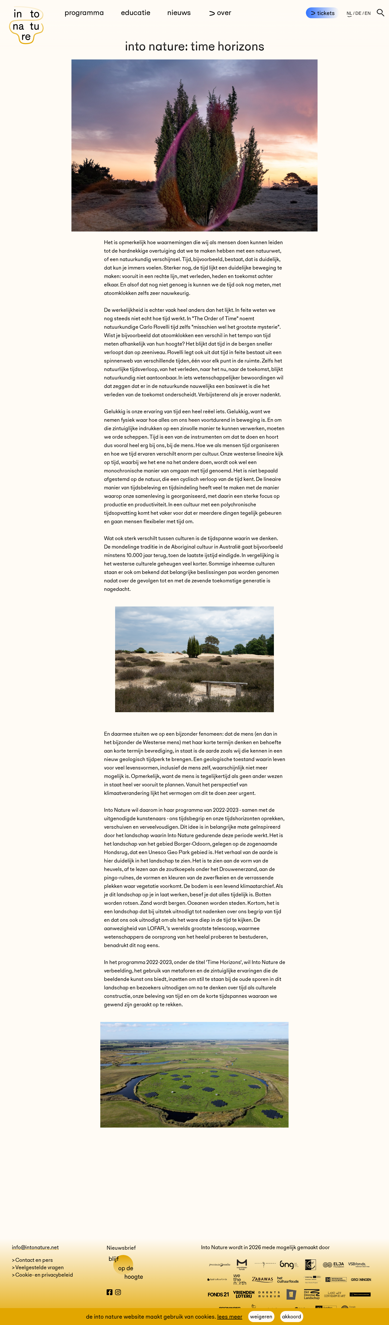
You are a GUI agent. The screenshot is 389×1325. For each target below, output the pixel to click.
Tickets (326, 13)
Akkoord (291, 1316)
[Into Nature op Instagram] (118, 1293)
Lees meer (229, 1316)
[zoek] (380, 12)
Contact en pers (34, 1260)
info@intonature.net (35, 1247)
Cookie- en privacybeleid (44, 1275)
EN (368, 13)
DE (358, 13)
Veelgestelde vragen (39, 1267)
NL (349, 13)
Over (224, 12)
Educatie (135, 12)
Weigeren (261, 1316)
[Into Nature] (26, 25)
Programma (84, 12)
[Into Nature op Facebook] (109, 1293)
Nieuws (179, 12)
